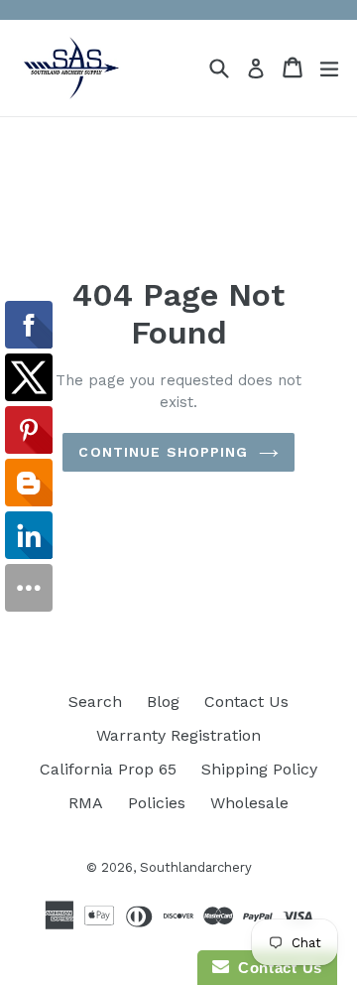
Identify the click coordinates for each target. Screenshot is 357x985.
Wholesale (249, 802)
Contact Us (246, 701)
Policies (156, 802)
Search (95, 701)
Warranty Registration (178, 735)
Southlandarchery (196, 867)
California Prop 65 (108, 769)
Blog (163, 701)
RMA (85, 802)
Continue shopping (163, 452)
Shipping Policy (259, 769)
